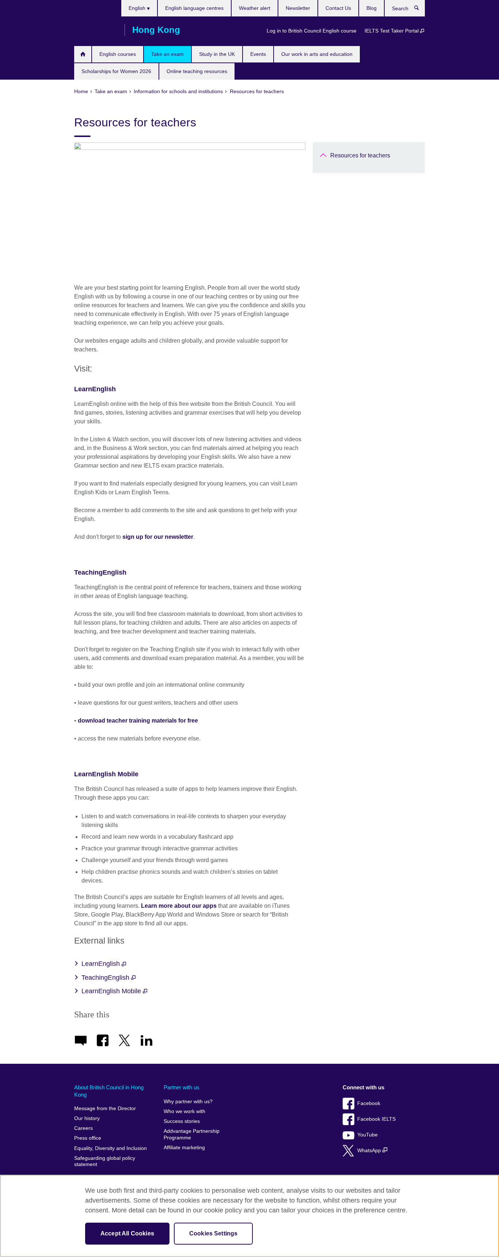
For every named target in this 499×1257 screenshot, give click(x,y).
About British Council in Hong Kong (109, 1091)
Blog (371, 8)
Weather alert (254, 8)
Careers (83, 1128)
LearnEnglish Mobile (106, 774)
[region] (249, 1216)
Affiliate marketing (184, 1147)
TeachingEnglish (100, 572)
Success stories (182, 1121)
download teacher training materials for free (138, 720)
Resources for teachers (360, 155)
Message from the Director (105, 1108)
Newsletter (298, 8)
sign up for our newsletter (157, 537)
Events (258, 54)
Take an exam (167, 54)
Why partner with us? (188, 1101)
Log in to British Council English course (312, 31)
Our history (87, 1118)
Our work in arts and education (317, 54)
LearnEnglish (95, 389)
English (138, 8)
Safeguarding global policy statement (104, 1161)
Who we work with (184, 1111)
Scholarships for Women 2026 (116, 71)
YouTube (367, 1135)
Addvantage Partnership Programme (192, 1134)
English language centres (194, 8)
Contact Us (338, 8)
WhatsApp (369, 1150)
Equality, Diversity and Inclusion (110, 1148)
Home (82, 54)
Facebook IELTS (376, 1119)
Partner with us (181, 1087)
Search (420, 9)
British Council (95, 30)
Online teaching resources (197, 71)
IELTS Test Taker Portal (392, 31)
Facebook (368, 1103)
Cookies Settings (213, 1233)
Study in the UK (217, 54)
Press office (87, 1138)
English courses (117, 54)
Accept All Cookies (127, 1233)
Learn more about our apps (179, 906)
